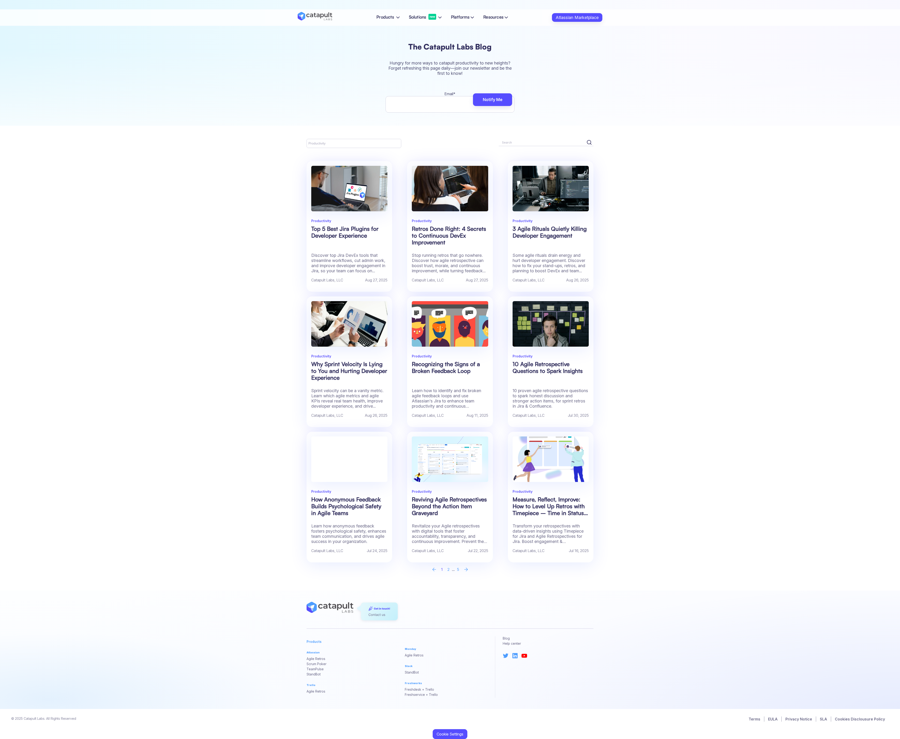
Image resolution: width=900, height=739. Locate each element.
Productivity (317, 143)
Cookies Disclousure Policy (860, 719)
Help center (512, 643)
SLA (823, 719)
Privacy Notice (798, 719)
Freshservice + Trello (421, 695)
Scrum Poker (316, 664)
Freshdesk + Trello (419, 689)
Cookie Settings (450, 734)
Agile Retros (316, 659)
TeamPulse (315, 669)
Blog (506, 638)
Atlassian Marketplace (577, 17)
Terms (754, 719)
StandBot (314, 674)
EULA (773, 719)
